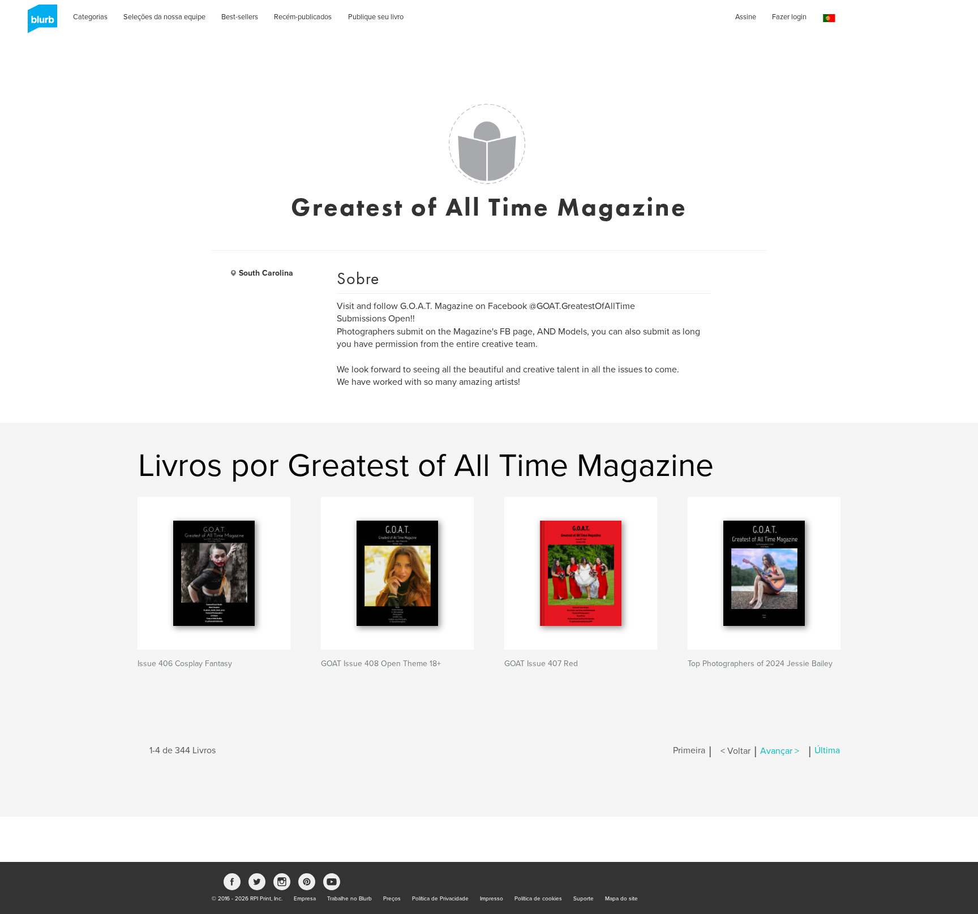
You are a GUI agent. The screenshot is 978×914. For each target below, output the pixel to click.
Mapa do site (621, 898)
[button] (829, 18)
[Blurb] (39, 22)
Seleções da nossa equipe (164, 17)
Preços (392, 898)
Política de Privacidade (440, 898)
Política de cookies (538, 898)
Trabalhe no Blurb (349, 898)
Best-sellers (239, 17)
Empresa (305, 898)
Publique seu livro (376, 17)
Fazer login (789, 17)
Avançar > (779, 751)
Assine (745, 17)
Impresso (491, 898)
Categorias (90, 17)
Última (827, 751)
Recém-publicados (303, 17)
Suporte (583, 898)
